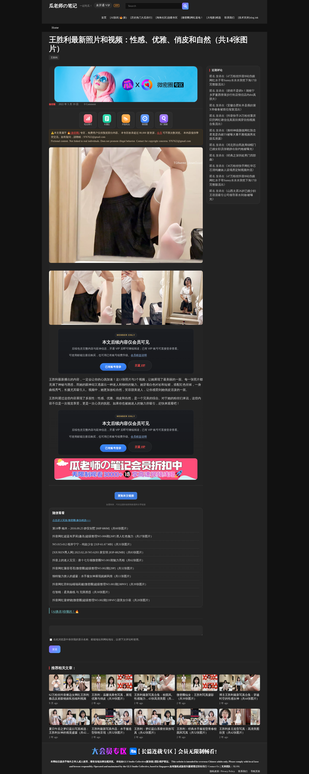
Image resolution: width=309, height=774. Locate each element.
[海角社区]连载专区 (167, 17)
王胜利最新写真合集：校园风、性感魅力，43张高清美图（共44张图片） (154, 698)
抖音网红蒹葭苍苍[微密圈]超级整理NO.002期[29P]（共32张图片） (94, 568)
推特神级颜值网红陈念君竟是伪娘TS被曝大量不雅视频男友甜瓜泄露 (232, 134)
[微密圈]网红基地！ (192, 17)
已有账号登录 (113, 366)
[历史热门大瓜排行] (141, 17)
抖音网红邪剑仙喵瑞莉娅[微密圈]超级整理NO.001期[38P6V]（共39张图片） (100, 584)
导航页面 (255, 771)
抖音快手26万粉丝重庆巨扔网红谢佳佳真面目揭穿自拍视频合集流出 (232, 119)
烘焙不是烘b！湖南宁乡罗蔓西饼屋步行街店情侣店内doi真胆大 (232, 94)
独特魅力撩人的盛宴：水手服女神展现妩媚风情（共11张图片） (92, 576)
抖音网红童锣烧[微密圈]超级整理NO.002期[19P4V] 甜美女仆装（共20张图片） (101, 600)
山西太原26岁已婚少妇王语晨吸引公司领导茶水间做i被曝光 (232, 195)
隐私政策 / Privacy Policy (222, 771)
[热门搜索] (163, 120)
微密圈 (52, 104)
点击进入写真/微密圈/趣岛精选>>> (71, 520)
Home (55, 27)
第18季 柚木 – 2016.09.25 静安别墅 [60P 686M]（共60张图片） (91, 528)
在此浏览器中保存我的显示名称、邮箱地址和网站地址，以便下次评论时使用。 (97, 639)
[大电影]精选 (214, 17)
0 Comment (90, 104)
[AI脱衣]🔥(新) (118, 17)
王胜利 (54, 57)
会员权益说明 (139, 355)
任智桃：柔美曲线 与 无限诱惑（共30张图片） (81, 592)
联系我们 (229, 17)
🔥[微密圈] (73, 133)
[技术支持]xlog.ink (248, 17)
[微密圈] (144, 120)
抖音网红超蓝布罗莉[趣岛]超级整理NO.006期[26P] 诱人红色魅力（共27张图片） (102, 536)
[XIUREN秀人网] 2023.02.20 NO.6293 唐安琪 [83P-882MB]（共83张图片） (98, 552)
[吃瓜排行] (88, 120)
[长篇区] (107, 120)
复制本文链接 (126, 495)
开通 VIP (140, 365)
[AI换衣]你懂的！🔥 (65, 611)
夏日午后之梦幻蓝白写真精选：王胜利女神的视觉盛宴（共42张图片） (69, 732)
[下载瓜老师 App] (116, 5)
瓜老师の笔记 (63, 5)
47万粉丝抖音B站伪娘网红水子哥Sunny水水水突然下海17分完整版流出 (233, 80)
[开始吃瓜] (125, 120)
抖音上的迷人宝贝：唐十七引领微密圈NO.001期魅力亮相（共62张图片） (98, 560)
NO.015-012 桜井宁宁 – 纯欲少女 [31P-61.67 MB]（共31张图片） (92, 544)
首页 (103, 17)
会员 (159, 133)
